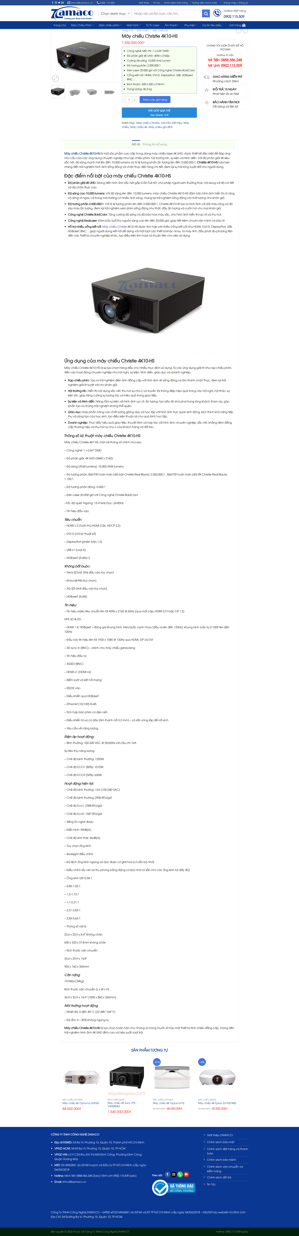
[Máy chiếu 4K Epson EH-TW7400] (217, 1077)
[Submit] (206, 13)
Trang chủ (127, 30)
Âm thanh (171, 25)
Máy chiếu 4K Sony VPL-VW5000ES (122, 1104)
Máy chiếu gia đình (161, 126)
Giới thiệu (144, 2)
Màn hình (132, 25)
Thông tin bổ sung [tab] (155, 144)
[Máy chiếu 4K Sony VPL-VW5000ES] (127, 1077)
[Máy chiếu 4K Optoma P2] (172, 1077)
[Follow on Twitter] (59, 3)
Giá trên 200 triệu (171, 122)
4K (160, 380)
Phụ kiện (189, 25)
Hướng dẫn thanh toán (204, 2)
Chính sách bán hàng (176, 2)
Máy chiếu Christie (148, 122)
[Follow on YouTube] (186, 1174)
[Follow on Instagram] (56, 3)
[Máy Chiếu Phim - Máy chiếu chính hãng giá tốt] (72, 13)
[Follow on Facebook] (53, 3)
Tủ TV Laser (153, 25)
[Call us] (180, 1174)
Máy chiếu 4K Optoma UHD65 (80, 1103)
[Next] (112, 55)
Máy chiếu (143, 30)
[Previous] (55, 55)
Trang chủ (59, 25)
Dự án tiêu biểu (211, 25)
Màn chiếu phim (109, 25)
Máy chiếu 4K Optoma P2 (168, 1103)
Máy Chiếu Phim (81, 25)
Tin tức (156, 2)
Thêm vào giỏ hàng (155, 99)
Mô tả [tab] (136, 144)
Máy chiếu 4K (160, 30)
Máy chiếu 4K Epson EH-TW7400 (217, 1103)
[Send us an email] (62, 3)
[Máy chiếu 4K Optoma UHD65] (81, 1077)
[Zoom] (55, 78)
